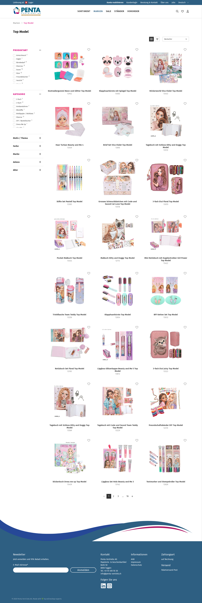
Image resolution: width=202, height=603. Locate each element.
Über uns (164, 2)
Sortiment (84, 11)
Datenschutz (136, 565)
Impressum (136, 562)
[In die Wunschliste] (88, 49)
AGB (133, 559)
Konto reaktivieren (115, 2)
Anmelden (83, 570)
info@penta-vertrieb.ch (111, 574)
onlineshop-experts (54, 599)
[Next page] (132, 496)
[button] (151, 39)
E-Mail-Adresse (20, 565)
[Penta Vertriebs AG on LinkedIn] (103, 588)
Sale (108, 11)
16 (127, 496)
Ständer (119, 11)
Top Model (28, 23)
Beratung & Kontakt (149, 2)
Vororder (133, 11)
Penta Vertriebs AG (24, 599)
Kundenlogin (131, 2)
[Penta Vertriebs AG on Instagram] (109, 588)
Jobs (173, 2)
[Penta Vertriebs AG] (27, 11)
